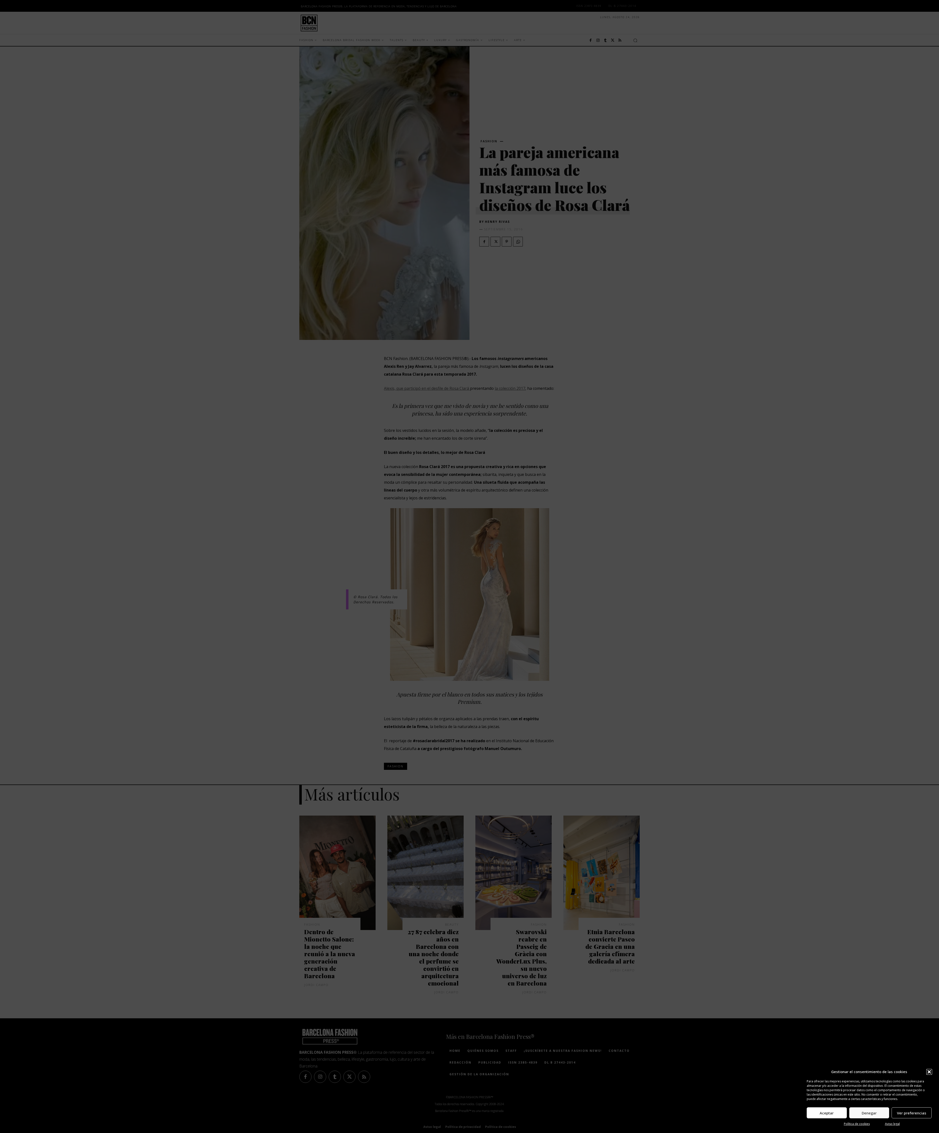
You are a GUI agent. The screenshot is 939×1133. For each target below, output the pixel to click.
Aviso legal (892, 1124)
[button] (929, 1071)
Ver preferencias (911, 1113)
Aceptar (827, 1113)
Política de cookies (857, 1124)
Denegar (869, 1113)
